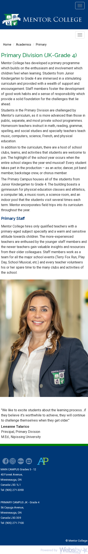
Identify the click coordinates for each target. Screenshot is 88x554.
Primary (41, 44)
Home (7, 44)
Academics (23, 44)
